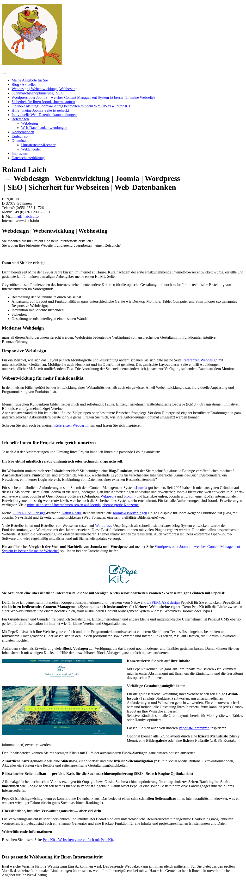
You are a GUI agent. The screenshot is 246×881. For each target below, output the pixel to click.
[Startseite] (32, 64)
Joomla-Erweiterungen (130, 513)
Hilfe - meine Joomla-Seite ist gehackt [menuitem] (40, 110)
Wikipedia (108, 496)
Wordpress (103, 525)
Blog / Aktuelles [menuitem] (24, 84)
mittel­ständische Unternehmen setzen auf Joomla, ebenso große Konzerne (83, 505)
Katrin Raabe (72, 513)
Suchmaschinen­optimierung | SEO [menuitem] (38, 93)
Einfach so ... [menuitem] (21, 136)
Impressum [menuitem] (20, 153)
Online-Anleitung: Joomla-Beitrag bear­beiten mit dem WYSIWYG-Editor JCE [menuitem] (71, 106)
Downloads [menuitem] (20, 141)
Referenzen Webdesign (199, 360)
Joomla (141, 488)
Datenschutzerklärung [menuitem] (28, 158)
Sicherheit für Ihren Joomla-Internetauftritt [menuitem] (43, 102)
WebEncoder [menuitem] (31, 149)
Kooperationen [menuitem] (23, 132)
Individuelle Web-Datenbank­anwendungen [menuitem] (44, 115)
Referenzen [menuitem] (20, 119)
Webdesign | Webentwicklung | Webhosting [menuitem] (44, 89)
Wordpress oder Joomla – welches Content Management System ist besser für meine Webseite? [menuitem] (83, 97)
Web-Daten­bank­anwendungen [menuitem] (44, 128)
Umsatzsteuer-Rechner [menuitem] (38, 145)
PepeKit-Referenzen (194, 728)
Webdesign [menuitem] (29, 123)
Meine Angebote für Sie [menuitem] (30, 80)
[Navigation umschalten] (4, 73)
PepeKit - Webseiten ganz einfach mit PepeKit (78, 840)
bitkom (129, 496)
